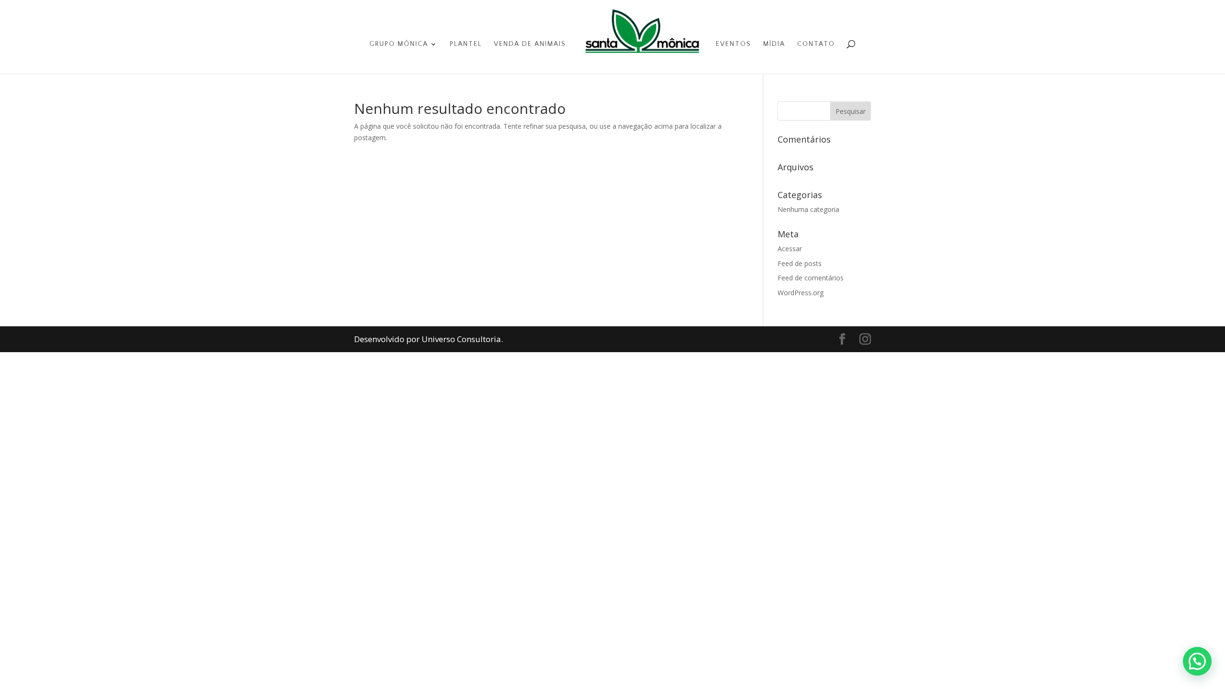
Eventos (733, 44)
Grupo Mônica (398, 44)
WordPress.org (801, 292)
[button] (1197, 661)
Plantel (466, 44)
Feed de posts (800, 263)
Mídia (774, 44)
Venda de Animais (530, 44)
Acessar (790, 248)
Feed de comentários (811, 277)
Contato (816, 44)
